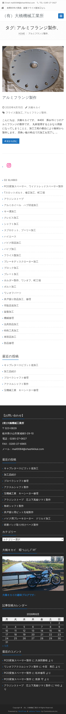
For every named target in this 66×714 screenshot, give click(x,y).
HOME (22, 33)
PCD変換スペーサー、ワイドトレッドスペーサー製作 (33, 186)
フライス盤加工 (14, 112)
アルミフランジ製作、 (36, 112)
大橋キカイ (34, 107)
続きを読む (11, 141)
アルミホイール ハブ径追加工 (21, 205)
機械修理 (9, 317)
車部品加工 (10, 336)
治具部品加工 (11, 324)
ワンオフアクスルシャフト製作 (21, 666)
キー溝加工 (10, 211)
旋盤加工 (9, 311)
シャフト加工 (11, 223)
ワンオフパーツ (12, 292)
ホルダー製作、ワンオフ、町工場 (22, 280)
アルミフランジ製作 (19, 97)
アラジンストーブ (14, 198)
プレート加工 (11, 274)
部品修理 (9, 343)
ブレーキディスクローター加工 (21, 261)
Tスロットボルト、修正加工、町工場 (24, 192)
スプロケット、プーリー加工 (20, 230)
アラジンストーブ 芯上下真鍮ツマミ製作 (27, 499)
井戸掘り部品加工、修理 (17, 299)
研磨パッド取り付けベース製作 (21, 524)
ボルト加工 (10, 286)
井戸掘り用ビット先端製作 (18, 512)
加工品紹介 (10, 371)
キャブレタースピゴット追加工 (21, 365)
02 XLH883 (10, 180)
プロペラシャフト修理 (16, 377)
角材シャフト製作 (14, 505)
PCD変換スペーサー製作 (17, 660)
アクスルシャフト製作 (16, 383)
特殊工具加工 (11, 330)
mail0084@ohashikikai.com (23, 3)
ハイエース (10, 236)
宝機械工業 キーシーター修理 (21, 390)
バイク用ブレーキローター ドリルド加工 (27, 518)
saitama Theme (35, 711)
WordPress (22, 711)
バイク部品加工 (12, 242)
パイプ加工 (10, 248)
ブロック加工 (11, 267)
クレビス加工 (11, 217)
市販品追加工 (11, 305)
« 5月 (5, 645)
